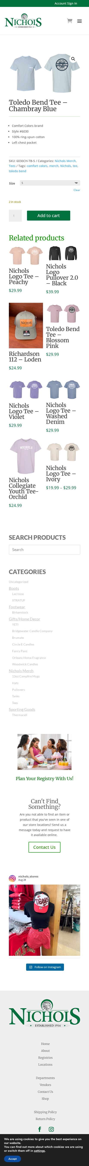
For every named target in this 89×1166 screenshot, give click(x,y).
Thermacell (19, 715)
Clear (77, 190)
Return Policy (45, 1119)
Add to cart (48, 215)
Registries (45, 1058)
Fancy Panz (19, 651)
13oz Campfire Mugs (26, 676)
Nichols (65, 166)
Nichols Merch (65, 161)
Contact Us (44, 847)
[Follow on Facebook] (39, 1129)
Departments (45, 1078)
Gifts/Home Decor (24, 619)
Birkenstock (20, 612)
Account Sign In (66, 3)
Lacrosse (18, 594)
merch (54, 166)
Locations (45, 1065)
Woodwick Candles (25, 664)
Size (12, 183)
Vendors (45, 1085)
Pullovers (18, 689)
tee (75, 166)
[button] (73, 59)
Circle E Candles (23, 644)
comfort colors (37, 166)
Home (45, 1044)
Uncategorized (18, 582)
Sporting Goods (22, 709)
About (45, 1051)
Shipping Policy (45, 1112)
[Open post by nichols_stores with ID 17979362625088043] (44, 920)
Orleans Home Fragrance (29, 658)
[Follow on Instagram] (51, 1129)
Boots (14, 588)
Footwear (17, 606)
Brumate (18, 637)
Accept (12, 1159)
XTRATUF (18, 600)
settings (39, 1151)
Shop (45, 1099)
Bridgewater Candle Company (32, 631)
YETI (15, 624)
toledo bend (17, 171)
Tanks (15, 696)
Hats (15, 683)
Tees (12, 166)
